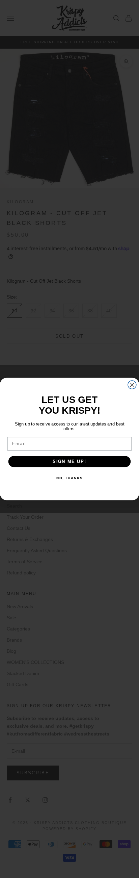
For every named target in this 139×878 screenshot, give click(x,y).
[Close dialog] (132, 385)
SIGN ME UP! (69, 461)
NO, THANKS (69, 478)
